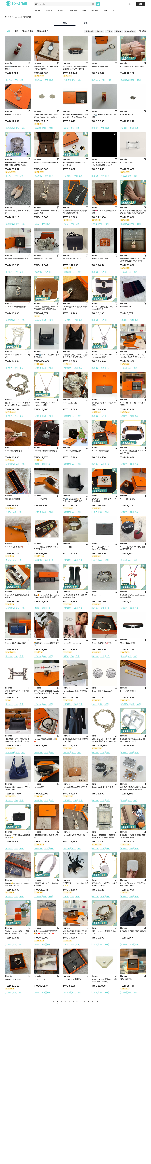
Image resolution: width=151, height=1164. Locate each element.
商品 (65, 23)
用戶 (86, 23)
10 (93, 1001)
